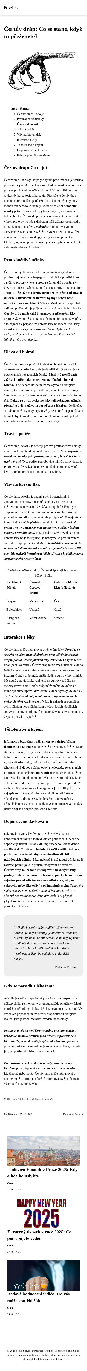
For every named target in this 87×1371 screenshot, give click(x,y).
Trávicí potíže (25, 129)
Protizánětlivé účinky (30, 119)
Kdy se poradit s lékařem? (33, 155)
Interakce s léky (27, 140)
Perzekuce (11, 7)
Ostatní (79, 1114)
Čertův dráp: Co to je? (31, 114)
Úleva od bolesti (27, 124)
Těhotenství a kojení (30, 145)
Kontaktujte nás (44, 1099)
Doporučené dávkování (32, 150)
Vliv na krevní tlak (29, 134)
